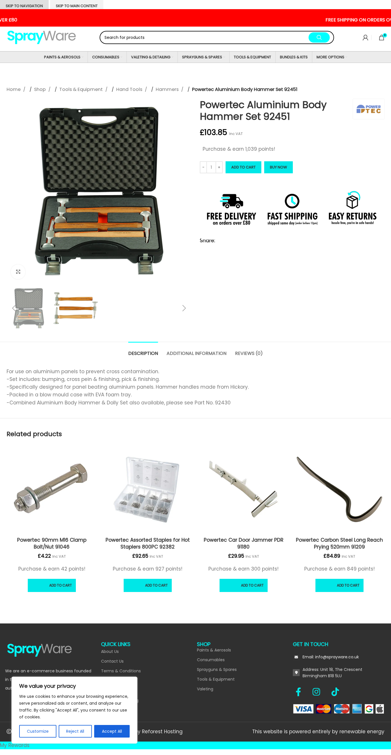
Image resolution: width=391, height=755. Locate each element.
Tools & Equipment (81, 89)
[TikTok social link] (335, 692)
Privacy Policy (114, 681)
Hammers (168, 89)
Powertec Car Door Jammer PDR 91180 (243, 543)
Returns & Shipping (120, 700)
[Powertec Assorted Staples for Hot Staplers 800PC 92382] (147, 489)
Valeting (205, 689)
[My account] (365, 37)
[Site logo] (42, 37)
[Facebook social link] (301, 692)
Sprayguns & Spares (217, 669)
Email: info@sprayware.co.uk (331, 657)
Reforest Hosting (162, 731)
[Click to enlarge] (18, 272)
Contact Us (112, 661)
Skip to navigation (24, 6)
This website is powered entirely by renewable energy (318, 731)
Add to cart (243, 167)
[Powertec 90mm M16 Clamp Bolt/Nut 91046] (52, 489)
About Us (110, 651)
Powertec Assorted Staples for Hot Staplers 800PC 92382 (148, 543)
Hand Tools (129, 89)
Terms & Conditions (121, 671)
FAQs (106, 690)
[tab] (143, 350)
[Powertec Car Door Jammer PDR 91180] (243, 489)
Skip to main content (77, 6)
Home (14, 89)
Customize (38, 731)
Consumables (211, 660)
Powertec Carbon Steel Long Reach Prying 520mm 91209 (339, 543)
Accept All (112, 731)
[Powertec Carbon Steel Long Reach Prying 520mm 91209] (339, 489)
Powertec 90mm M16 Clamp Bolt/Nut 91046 (51, 543)
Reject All (75, 731)
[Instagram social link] (319, 692)
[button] (14, 308)
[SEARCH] (319, 37)
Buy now (278, 167)
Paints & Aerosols (214, 650)
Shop (40, 89)
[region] (74, 710)
